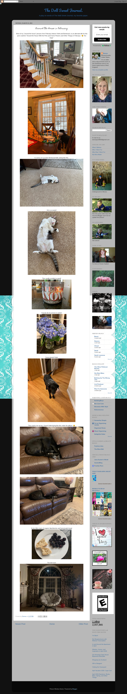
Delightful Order (99, 434)
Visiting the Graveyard (99, 667)
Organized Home (100, 428)
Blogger (74, 689)
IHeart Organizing (100, 431)
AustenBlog (98, 463)
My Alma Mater (97, 154)
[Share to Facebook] (44, 616)
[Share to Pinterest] (46, 616)
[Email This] (39, 616)
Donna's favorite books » (105, 483)
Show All (110, 359)
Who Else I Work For (98, 152)
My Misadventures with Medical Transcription (99, 639)
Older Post (83, 624)
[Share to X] (43, 616)
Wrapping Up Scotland (99, 660)
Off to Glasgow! (97, 663)
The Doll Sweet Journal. (63, 10)
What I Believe (96, 147)
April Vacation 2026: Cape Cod (102, 670)
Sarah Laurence (99, 355)
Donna (105, 53)
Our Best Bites (99, 373)
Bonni (96, 336)
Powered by (97, 45)
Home (52, 624)
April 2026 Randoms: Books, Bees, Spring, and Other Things (101, 675)
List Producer (98, 384)
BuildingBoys (99, 400)
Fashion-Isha (98, 446)
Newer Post (20, 624)
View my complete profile (100, 70)
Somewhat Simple (100, 420)
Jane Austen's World (101, 459)
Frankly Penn (98, 466)
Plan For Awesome (100, 389)
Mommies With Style (101, 406)
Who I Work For (97, 150)
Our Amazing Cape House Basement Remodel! (100, 655)
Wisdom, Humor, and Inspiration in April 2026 (99, 650)
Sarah (96, 350)
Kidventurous (99, 410)
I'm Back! (95, 635)
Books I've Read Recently (98, 490)
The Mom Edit (99, 449)
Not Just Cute (99, 403)
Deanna (97, 341)
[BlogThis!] (41, 616)
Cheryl (96, 346)
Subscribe (102, 40)
